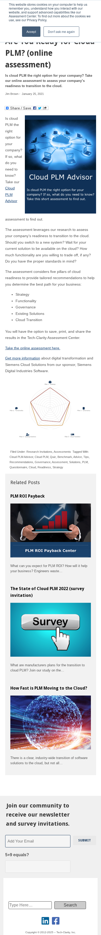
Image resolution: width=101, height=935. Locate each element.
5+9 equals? (17, 855)
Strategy (58, 467)
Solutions (75, 462)
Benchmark (64, 456)
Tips (86, 456)
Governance (43, 462)
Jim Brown (11, 93)
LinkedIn (45, 921)
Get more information (22, 358)
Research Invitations (39, 451)
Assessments (62, 451)
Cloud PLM (41, 456)
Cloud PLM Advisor (11, 194)
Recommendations (21, 462)
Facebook (56, 921)
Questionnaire (18, 467)
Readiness (44, 467)
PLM (85, 462)
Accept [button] (31, 31)
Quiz (53, 456)
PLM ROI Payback (27, 496)
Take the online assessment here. (32, 348)
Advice (77, 456)
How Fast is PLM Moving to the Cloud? (48, 688)
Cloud (32, 467)
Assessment (60, 462)
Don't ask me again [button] (61, 31)
